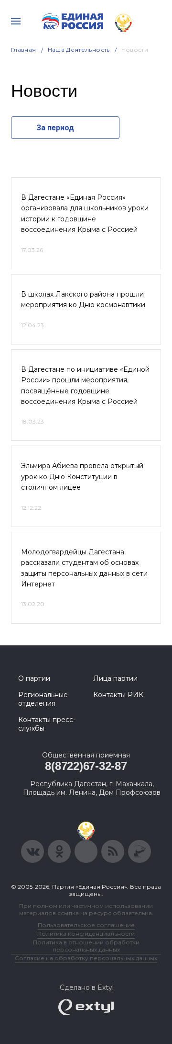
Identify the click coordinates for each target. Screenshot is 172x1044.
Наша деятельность (79, 49)
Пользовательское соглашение (86, 925)
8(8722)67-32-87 (86, 765)
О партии (34, 678)
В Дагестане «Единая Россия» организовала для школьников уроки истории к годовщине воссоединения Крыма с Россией (85, 213)
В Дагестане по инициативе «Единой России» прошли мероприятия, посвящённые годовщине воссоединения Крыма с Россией (85, 385)
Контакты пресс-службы (46, 724)
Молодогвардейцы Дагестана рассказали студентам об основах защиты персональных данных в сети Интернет (84, 568)
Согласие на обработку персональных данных (86, 958)
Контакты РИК (118, 694)
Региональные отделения (43, 699)
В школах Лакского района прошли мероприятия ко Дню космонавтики (83, 299)
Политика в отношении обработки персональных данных (86, 946)
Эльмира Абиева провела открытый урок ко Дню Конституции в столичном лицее (82, 476)
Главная (23, 49)
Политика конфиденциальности (86, 933)
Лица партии (115, 678)
